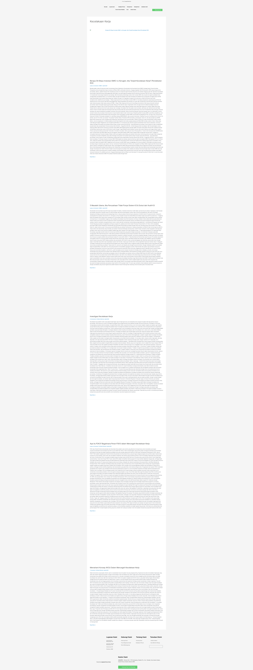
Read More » (93, 156)
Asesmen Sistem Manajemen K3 (110, 644)
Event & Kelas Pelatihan (120, 9)
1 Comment (92, 570)
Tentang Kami (129, 6)
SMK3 (100, 85)
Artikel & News (133, 9)
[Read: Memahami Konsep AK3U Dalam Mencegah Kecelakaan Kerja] (126, 542)
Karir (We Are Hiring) (155, 642)
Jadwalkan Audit (144, 6)
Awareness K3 (109, 646)
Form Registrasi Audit (126, 642)
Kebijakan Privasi (121, 6)
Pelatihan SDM (109, 649)
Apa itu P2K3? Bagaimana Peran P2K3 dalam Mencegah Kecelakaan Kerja (120, 444)
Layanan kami (112, 6)
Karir (127, 9)
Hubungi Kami (136, 6)
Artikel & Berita (100, 319)
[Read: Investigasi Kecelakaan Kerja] (126, 294)
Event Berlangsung (125, 645)
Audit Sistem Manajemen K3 (109, 641)
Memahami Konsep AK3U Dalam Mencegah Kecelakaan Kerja (114, 568)
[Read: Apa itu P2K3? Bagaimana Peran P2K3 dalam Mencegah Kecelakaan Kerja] (126, 422)
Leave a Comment (94, 85)
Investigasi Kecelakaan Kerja (101, 316)
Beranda (105, 6)
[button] (112, 6)
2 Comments (93, 319)
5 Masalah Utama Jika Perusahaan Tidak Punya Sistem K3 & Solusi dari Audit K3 (122, 205)
